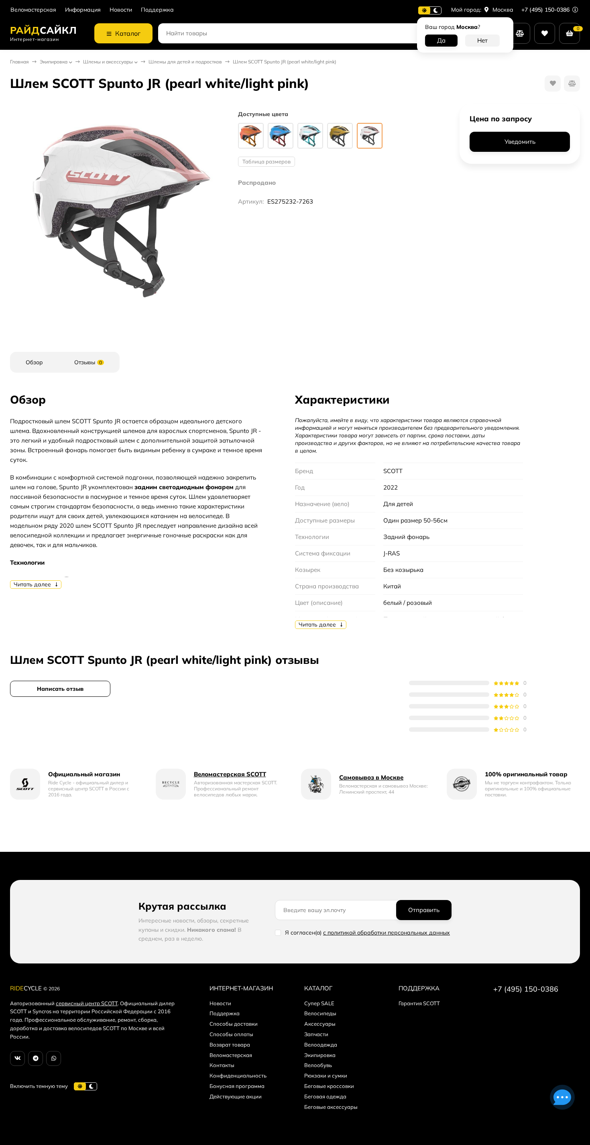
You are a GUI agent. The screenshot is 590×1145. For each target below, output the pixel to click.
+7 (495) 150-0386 (546, 9)
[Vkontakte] (17, 1058)
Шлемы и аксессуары (108, 62)
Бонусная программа (237, 1086)
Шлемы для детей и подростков (185, 62)
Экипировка (53, 62)
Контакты (222, 1065)
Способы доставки (234, 1023)
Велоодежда (320, 1044)
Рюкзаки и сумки (325, 1075)
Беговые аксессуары (331, 1107)
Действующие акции (236, 1096)
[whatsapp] (53, 1058)
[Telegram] (35, 1058)
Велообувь (318, 1065)
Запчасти (316, 1034)
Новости (121, 9)
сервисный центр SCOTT (87, 1003)
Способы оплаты (231, 1034)
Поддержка (157, 9)
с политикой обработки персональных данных (386, 932)
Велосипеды (320, 1013)
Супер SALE (319, 1003)
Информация (83, 9)
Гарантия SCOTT (419, 1003)
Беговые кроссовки (329, 1086)
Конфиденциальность (238, 1075)
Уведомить (520, 142)
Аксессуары (320, 1023)
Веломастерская (33, 9)
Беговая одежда (325, 1096)
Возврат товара (230, 1044)
